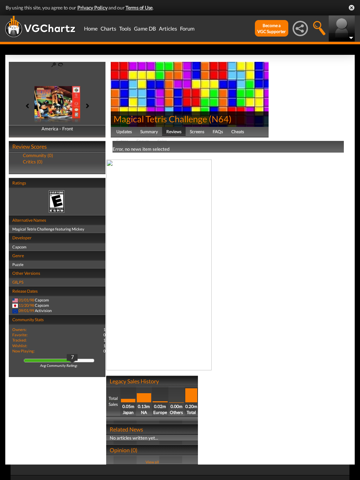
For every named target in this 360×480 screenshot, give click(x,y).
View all (152, 462)
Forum (187, 28)
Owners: (19, 329)
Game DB (145, 28)
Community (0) (38, 155)
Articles (168, 28)
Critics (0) (33, 161)
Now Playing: (23, 351)
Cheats (237, 131)
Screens (197, 131)
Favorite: (20, 334)
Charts (108, 28)
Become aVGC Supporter (271, 28)
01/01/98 (26, 300)
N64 (220, 118)
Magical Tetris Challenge (160, 118)
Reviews (173, 131)
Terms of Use (139, 8)
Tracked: (19, 340)
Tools (125, 28)
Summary (149, 131)
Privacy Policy (92, 8)
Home (91, 28)
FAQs (218, 131)
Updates (124, 131)
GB (15, 282)
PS (21, 282)
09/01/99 (26, 310)
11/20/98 (26, 305)
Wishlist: (19, 345)
